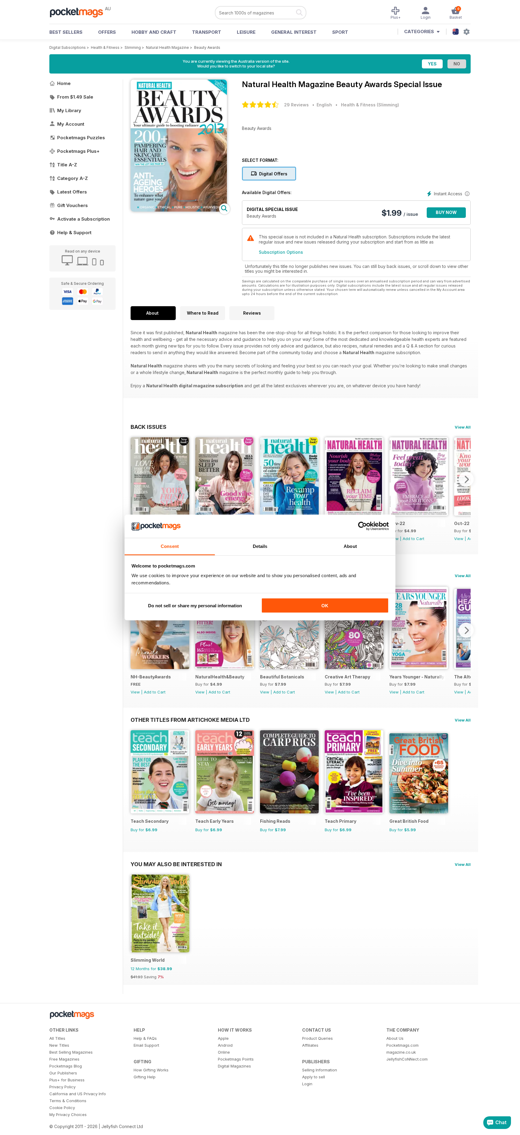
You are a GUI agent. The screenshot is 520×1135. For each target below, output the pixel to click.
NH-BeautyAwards (151, 676)
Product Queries (317, 1038)
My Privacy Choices (68, 1114)
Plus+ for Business (67, 1079)
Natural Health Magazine (167, 47)
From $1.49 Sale (75, 97)
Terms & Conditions (67, 1100)
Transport (206, 32)
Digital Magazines (234, 1066)
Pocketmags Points (236, 1059)
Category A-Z (72, 178)
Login (307, 1083)
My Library (69, 110)
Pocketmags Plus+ (78, 151)
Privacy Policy (62, 1086)
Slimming (133, 47)
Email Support (146, 1045)
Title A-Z (67, 165)
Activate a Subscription (83, 219)
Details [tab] (260, 546)
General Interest (294, 32)
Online (224, 1052)
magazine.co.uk (401, 1052)
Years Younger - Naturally (416, 676)
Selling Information (319, 1069)
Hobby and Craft (154, 32)
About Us (395, 1038)
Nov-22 (397, 523)
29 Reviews (296, 104)
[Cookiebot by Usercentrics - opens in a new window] (362, 526)
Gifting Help (145, 1076)
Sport (340, 32)
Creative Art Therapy (347, 676)
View (458, 538)
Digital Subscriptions (67, 47)
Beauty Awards (207, 47)
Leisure (246, 32)
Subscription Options (281, 252)
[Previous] (135, 479)
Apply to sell (313, 1076)
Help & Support (74, 232)
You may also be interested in (176, 864)
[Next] (466, 479)
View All (463, 427)
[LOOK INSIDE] (179, 209)
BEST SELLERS (65, 32)
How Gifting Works (151, 1069)
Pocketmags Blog (65, 1066)
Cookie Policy (62, 1107)
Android (225, 1045)
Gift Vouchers (72, 205)
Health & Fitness (105, 47)
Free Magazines (64, 1059)
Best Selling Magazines (71, 1052)
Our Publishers (63, 1073)
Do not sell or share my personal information (195, 605)
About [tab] (350, 546)
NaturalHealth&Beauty (219, 676)
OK (324, 605)
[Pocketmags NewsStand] (79, 12)
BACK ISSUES (148, 427)
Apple (223, 1038)
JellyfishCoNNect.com (407, 1059)
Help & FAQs (145, 1038)
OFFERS (107, 32)
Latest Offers (72, 192)
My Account (70, 124)
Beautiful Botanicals (282, 676)
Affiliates (310, 1045)
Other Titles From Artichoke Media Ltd (190, 720)
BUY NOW (446, 212)
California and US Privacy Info (77, 1093)
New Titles (59, 1045)
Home (64, 83)
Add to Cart (413, 538)
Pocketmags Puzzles (81, 137)
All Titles (57, 1038)
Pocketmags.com (402, 1045)
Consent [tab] (170, 546)
